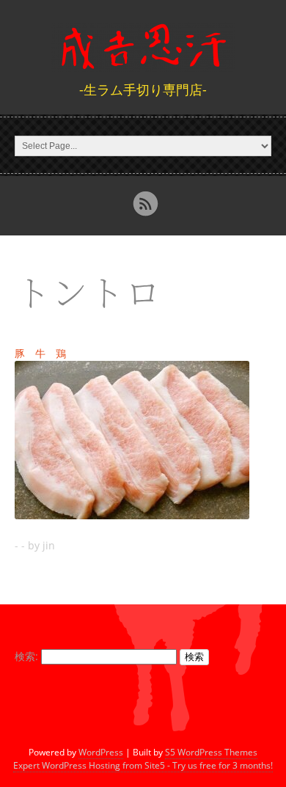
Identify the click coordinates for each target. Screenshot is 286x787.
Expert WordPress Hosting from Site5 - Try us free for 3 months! (143, 765)
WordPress (100, 752)
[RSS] (145, 204)
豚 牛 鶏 (40, 353)
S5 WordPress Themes (211, 752)
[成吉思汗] (143, 62)
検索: (26, 656)
